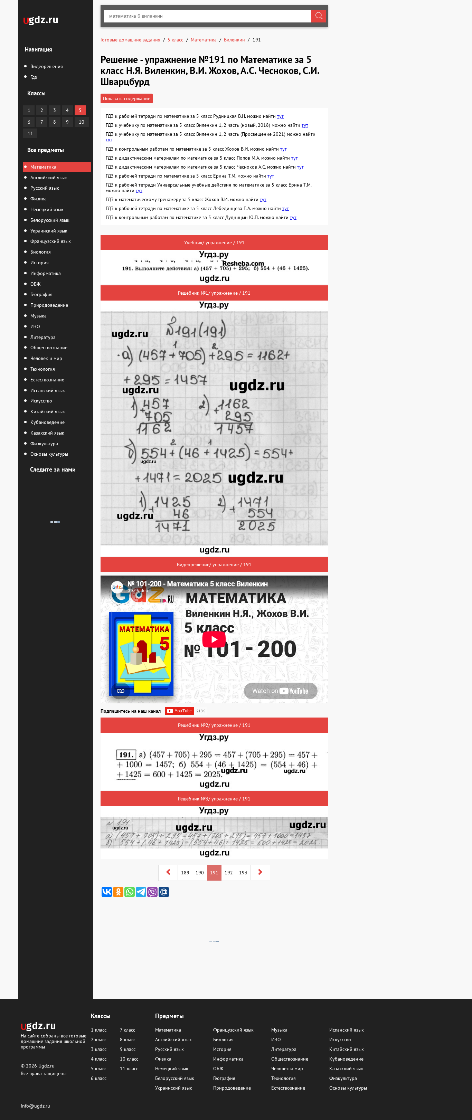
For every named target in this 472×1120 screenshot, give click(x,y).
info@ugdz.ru (35, 1106)
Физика (38, 199)
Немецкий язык (46, 209)
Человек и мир (45, 358)
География (41, 294)
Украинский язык (48, 231)
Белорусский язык (49, 220)
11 (30, 133)
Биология (40, 252)
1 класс (98, 1030)
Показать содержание (126, 98)
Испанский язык (47, 390)
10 (81, 122)
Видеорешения (46, 66)
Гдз (33, 77)
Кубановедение (47, 422)
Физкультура (43, 443)
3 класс (98, 1049)
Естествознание (46, 380)
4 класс (98, 1059)
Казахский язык (46, 433)
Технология (42, 369)
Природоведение (48, 305)
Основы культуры (48, 454)
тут (280, 116)
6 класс (98, 1078)
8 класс (127, 1039)
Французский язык (50, 241)
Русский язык (44, 188)
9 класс (127, 1049)
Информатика (45, 273)
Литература (42, 337)
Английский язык (48, 177)
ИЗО (34, 326)
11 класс (129, 1068)
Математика (42, 167)
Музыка (38, 316)
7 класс (127, 1030)
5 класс (98, 1068)
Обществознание (48, 347)
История (39, 262)
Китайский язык (47, 411)
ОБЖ (34, 284)
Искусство (40, 401)
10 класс (129, 1059)
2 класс (98, 1039)
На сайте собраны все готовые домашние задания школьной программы (53, 1041)
